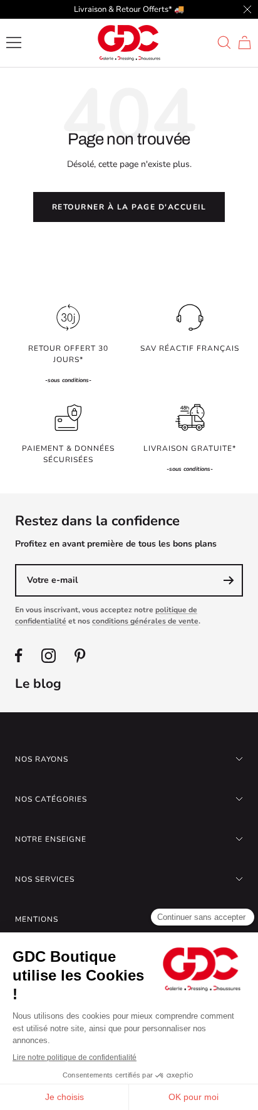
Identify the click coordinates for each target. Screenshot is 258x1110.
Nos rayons (41, 759)
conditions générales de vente (145, 621)
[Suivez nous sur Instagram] (48, 655)
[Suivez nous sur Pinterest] (80, 655)
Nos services (45, 879)
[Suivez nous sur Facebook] (19, 655)
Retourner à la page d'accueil (129, 207)
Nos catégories (51, 799)
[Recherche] (224, 42)
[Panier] (244, 42)
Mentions (36, 919)
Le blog (38, 683)
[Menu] (13, 42)
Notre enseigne (50, 839)
